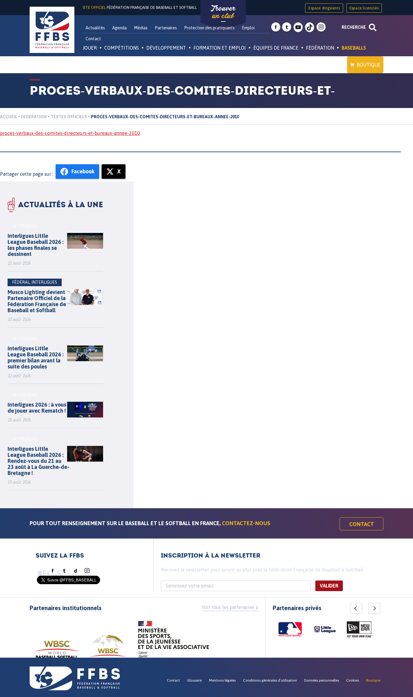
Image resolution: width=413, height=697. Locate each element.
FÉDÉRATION (320, 48)
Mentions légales (222, 680)
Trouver (223, 12)
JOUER (90, 48)
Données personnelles (321, 680)
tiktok (309, 27)
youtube (298, 27)
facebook (275, 27)
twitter (286, 27)
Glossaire (194, 680)
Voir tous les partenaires (228, 607)
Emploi (248, 27)
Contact (93, 38)
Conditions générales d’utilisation (270, 680)
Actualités (95, 27)
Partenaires (166, 27)
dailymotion (75, 571)
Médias (141, 27)
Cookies (352, 680)
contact (361, 524)
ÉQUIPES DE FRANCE (275, 48)
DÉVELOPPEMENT (166, 48)
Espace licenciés (364, 8)
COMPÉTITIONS (121, 48)
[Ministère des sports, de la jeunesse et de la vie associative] (173, 641)
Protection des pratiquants (209, 27)
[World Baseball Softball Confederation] (57, 652)
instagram (321, 27)
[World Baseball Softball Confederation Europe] (108, 649)
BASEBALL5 (354, 48)
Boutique (368, 64)
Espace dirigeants (324, 8)
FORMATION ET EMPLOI (219, 48)
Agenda (119, 27)
